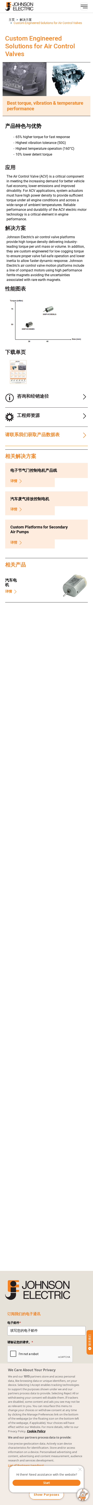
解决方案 (26, 19)
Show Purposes (46, 1494)
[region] (46, 1434)
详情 (13, 481)
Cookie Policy (36, 1431)
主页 (12, 19)
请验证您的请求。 (20, 1342)
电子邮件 (14, 1322)
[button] (12, 19)
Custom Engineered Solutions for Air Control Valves (48, 23)
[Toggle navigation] (84, 6)
